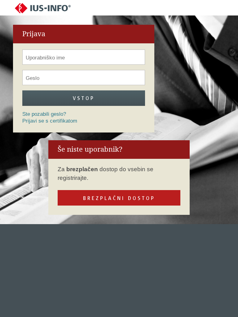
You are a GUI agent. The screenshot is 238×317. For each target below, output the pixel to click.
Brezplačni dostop (119, 198)
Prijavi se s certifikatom (49, 121)
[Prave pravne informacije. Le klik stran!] (43, 8)
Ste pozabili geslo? (44, 114)
